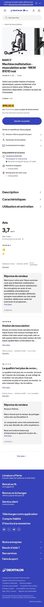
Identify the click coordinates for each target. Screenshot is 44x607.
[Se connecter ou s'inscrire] (33, 10)
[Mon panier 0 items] (39, 10)
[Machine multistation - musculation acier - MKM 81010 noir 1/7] (17, 41)
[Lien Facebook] (4, 529)
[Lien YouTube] (14, 529)
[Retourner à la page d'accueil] (19, 10)
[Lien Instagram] (19, 529)
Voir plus (8, 304)
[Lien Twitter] (9, 529)
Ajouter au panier (22, 121)
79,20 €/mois (10, 109)
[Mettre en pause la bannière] (36, 3)
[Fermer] (40, 3)
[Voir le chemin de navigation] (3, 24)
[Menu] (5, 10)
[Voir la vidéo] (6, 53)
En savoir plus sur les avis (11, 239)
